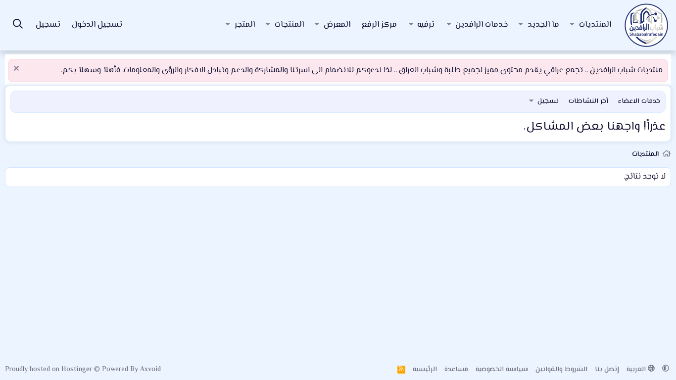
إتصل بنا (607, 369)
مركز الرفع (379, 25)
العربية (637, 369)
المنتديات (595, 25)
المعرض (337, 25)
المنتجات (289, 25)
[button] (572, 25)
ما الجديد (543, 25)
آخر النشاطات (588, 101)
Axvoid (150, 369)
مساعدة (456, 369)
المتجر (245, 25)
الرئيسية (425, 369)
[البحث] (17, 25)
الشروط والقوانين (561, 369)
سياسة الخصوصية (502, 369)
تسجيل (548, 101)
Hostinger (77, 369)
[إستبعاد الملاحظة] (17, 69)
